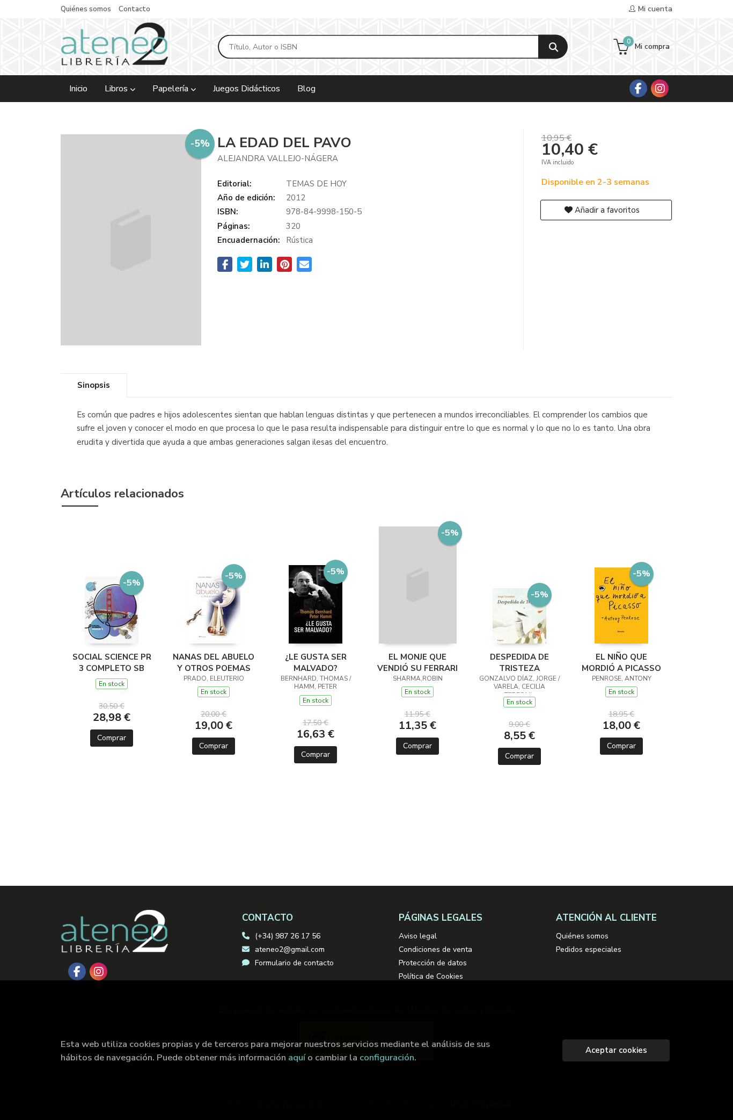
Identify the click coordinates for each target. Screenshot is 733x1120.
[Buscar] (553, 47)
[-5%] (111, 609)
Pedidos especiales (588, 949)
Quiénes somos (86, 9)
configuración (387, 1057)
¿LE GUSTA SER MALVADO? (316, 662)
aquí (296, 1057)
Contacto (134, 9)
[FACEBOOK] (638, 88)
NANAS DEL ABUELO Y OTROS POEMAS (213, 662)
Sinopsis (93, 385)
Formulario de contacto (294, 963)
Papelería (171, 89)
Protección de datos (433, 963)
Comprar (111, 738)
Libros (117, 89)
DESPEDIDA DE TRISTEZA (519, 662)
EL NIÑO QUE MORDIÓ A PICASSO (621, 662)
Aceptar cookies (616, 1050)
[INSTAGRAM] (660, 88)
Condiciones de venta (435, 949)
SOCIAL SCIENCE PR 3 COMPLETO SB (111, 662)
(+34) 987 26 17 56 (287, 936)
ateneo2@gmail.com (290, 949)
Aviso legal (418, 936)
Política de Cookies (431, 976)
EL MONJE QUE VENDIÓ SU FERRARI (417, 662)
